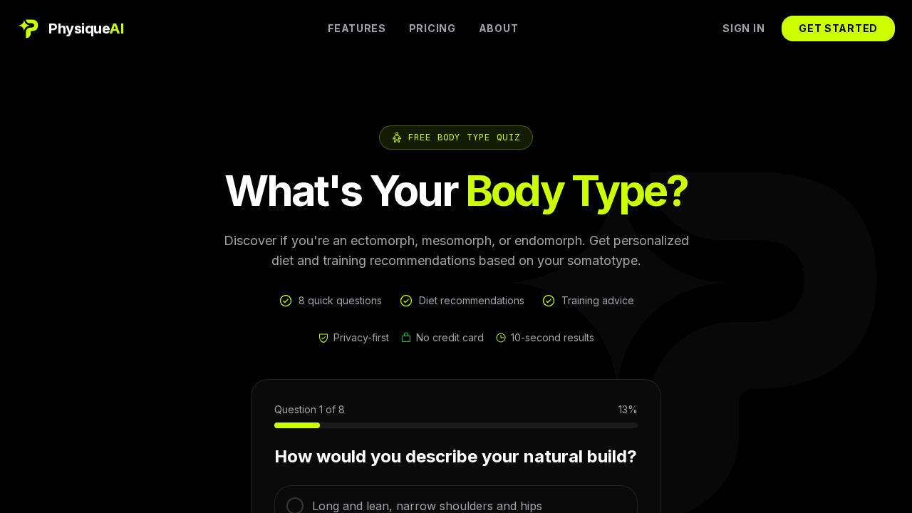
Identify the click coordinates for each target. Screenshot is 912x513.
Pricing (432, 28)
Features (357, 28)
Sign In (743, 28)
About (499, 28)
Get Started (838, 28)
